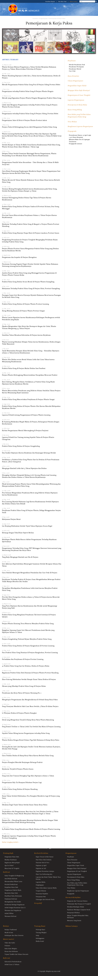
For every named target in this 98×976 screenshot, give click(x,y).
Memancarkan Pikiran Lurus (13, 881)
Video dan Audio (10, 943)
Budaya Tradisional (11, 929)
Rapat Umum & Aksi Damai (44, 857)
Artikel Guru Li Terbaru (12, 964)
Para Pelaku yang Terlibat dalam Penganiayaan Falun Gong (79, 115)
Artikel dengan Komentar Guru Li (15, 907)
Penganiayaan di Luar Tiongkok (79, 95)
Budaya (6, 926)
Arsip (37, 935)
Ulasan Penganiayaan (75, 81)
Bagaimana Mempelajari (12, 862)
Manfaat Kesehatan (11, 860)
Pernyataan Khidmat (73, 912)
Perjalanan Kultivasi (11, 899)
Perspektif (38, 903)
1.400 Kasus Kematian (76, 137)
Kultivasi (6, 872)
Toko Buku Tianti (62, 1)
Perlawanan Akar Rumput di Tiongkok (79, 904)
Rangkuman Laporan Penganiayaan (80, 126)
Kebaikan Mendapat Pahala (75, 907)
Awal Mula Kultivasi (11, 878)
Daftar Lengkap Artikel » (10, 842)
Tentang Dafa (8, 853)
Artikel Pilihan (9, 913)
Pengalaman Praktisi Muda (13, 890)
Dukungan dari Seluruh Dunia (45, 899)
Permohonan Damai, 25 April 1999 (80, 135)
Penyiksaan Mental (75, 69)
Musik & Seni (9, 932)
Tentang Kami (39, 926)
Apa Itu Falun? (9, 865)
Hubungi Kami (40, 929)
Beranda (35, 18)
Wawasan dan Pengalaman (13, 910)
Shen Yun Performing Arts (44, 874)
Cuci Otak (72, 71)
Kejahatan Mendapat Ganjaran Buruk (78, 910)
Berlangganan (40, 938)
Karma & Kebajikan (73, 897)
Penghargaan (40, 885)
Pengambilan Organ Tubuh (77, 85)
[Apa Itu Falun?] (13, 9)
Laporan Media (40, 882)
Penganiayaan (43, 18)
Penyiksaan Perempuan (76, 67)
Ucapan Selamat (41, 891)
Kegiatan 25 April (41, 865)
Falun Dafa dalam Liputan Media (46, 888)
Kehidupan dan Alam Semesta (14, 935)
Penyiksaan (72, 60)
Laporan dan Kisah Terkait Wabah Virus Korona (48, 878)
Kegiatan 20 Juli (41, 868)
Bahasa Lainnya (73, 1)
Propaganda (72, 131)
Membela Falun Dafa (11, 893)
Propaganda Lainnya (75, 144)
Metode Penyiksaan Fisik (77, 65)
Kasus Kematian (73, 76)
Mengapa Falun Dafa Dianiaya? (79, 90)
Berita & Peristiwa (41, 853)
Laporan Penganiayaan (76, 100)
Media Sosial (40, 941)
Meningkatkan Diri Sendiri (13, 902)
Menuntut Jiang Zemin (74, 920)
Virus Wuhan (72, 121)
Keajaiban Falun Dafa (11, 887)
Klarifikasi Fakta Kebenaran (13, 896)
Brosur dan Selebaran (11, 951)
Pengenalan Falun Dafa (12, 857)
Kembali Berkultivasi (11, 884)
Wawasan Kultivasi (10, 916)
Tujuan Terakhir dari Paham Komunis (16, 954)
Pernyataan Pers (41, 896)
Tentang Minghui (41, 932)
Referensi (6, 958)
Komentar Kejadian (42, 893)
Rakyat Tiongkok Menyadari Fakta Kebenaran (77, 916)
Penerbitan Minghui (50, 1)
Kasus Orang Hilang (75, 109)
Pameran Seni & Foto (42, 862)
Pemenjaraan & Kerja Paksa (57, 18)
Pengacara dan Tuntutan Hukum (77, 901)
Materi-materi (8, 939)
